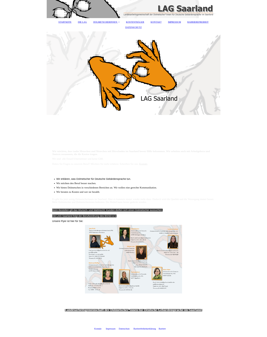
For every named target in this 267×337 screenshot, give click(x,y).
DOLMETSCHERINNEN (105, 22)
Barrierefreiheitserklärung (146, 329)
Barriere (162, 329)
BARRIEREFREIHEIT (198, 22)
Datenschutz (126, 329)
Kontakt (143, 164)
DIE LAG (82, 22)
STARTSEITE (64, 22)
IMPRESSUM (174, 22)
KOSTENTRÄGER (135, 22)
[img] (133, 9)
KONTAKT (156, 22)
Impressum (112, 329)
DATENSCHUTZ (133, 27)
